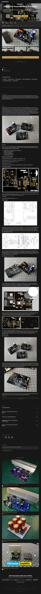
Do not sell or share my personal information (20, 589)
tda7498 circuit (15, 80)
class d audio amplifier (26, 79)
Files (12, 25)
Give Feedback (18, 588)
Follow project (17, 16)
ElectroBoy (5, 513)
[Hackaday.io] (5, 1)
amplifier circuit (11, 79)
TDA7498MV (6, 146)
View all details (20, 398)
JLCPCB (19, 194)
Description (4, 25)
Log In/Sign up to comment (7, 450)
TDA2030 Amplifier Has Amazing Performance (10, 568)
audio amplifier (18, 79)
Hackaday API (34, 588)
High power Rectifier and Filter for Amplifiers (9, 540)
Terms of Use (23, 588)
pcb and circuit (34, 79)
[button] (38, 1)
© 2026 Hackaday (20, 591)
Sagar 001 (21, 13)
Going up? (20, 586)
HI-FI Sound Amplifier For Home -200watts (9, 512)
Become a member (11, 577)
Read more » (4, 396)
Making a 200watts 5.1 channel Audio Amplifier (10, 484)
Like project (25, 16)
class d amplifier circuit (7, 80)
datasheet (25, 227)
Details (8, 25)
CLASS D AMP (5, 79)
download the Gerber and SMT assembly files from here (20, 331)
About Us (6, 588)
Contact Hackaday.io (12, 588)
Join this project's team (6, 70)
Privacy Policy (29, 588)
